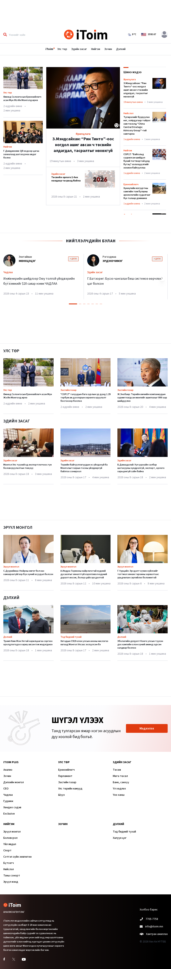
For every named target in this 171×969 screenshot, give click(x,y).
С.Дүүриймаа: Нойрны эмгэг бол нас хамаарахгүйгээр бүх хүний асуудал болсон (28, 572)
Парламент (65, 776)
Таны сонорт (11, 875)
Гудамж (8, 801)
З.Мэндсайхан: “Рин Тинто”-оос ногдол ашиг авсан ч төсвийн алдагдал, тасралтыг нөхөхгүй (135, 90)
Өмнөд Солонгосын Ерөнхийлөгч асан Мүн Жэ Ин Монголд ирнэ (22, 98)
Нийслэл (8, 869)
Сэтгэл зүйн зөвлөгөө (17, 857)
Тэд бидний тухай (71, 637)
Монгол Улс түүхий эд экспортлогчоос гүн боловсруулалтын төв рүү (27, 466)
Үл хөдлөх (119, 789)
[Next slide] (162, 278)
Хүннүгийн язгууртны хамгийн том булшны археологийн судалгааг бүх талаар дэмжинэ (136, 193)
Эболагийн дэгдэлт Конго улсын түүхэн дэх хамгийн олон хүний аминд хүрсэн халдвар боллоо (140, 644)
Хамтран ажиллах (157, 934)
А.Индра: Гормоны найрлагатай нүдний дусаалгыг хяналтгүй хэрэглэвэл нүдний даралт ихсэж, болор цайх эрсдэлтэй (83, 574)
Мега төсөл (120, 776)
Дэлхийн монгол (13, 782)
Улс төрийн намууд (70, 789)
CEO (6, 789)
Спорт (7, 850)
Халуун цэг (120, 838)
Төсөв (117, 770)
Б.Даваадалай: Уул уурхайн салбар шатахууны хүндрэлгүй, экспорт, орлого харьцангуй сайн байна (141, 468)
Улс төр (62, 49)
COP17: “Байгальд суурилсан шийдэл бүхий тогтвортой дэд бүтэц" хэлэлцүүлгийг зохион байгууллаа (136, 161)
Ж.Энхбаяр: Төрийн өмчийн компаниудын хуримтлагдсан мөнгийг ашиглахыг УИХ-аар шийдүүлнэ (142, 398)
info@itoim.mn (154, 926)
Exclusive (9, 814)
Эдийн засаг (79, 49)
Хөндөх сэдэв (12, 807)
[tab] (73, 303)
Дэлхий (121, 49)
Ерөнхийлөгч (66, 770)
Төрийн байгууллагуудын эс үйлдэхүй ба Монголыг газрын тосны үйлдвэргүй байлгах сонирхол (84, 468)
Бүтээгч (8, 863)
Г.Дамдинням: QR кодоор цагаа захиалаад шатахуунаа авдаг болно (21, 154)
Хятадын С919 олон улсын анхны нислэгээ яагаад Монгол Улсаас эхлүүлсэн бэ (84, 642)
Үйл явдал (9, 844)
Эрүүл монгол (11, 567)
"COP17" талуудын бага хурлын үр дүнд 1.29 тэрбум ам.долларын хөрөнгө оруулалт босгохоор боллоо (85, 398)
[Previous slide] (9, 278)
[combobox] (32, 34)
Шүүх (61, 795)
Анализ (7, 770)
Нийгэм (95, 49)
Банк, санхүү (121, 782)
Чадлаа (8, 795)
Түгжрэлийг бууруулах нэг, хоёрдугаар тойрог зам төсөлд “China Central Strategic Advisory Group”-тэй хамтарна (137, 126)
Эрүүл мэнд (10, 882)
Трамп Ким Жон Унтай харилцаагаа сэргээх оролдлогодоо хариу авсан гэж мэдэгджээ (28, 642)
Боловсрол (10, 838)
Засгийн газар (68, 390)
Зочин (108, 49)
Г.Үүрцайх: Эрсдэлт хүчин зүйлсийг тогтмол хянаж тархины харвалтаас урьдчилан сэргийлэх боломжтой (138, 574)
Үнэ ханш (118, 795)
